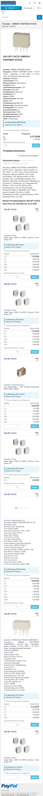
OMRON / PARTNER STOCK (20, 69)
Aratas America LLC (18, 520)
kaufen (35, 145)
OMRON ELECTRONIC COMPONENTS (25, 640)
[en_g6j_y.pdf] (37, 359)
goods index (5, 790)
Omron (14, 235)
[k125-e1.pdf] (37, 210)
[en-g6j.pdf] (37, 495)
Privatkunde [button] (28, 8)
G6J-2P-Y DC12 (10, 209)
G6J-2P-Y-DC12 (10, 359)
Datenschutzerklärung (7, 795)
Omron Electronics (18, 385)
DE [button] (38, 8)
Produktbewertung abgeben (28, 156)
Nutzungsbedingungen (23, 795)
